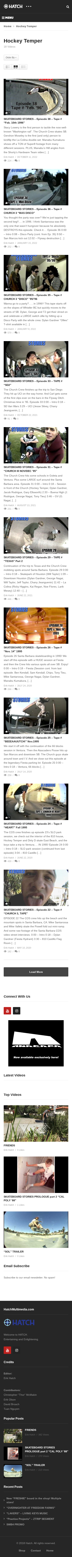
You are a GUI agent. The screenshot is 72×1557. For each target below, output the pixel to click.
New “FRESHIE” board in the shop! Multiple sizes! (33, 1500)
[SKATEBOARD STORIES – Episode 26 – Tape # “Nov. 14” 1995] (36, 625)
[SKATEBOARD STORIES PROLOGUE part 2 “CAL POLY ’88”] (36, 1175)
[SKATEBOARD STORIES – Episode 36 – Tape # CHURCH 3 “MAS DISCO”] (36, 187)
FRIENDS (9, 1145)
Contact (36, 1550)
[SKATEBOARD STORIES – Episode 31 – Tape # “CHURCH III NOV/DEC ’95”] (36, 445)
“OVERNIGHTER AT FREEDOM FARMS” (30, 1507)
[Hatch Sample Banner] (36, 1065)
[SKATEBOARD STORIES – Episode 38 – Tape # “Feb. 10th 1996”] (36, 97)
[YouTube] (7, 1010)
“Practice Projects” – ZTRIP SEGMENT (30, 1518)
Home (7, 26)
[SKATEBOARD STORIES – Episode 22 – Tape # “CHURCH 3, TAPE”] (36, 888)
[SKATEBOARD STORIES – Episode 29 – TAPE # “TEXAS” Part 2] (36, 535)
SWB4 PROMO (15, 1524)
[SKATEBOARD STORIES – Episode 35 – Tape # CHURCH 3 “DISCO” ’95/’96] (36, 273)
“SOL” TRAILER (14, 1251)
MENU (9, 17)
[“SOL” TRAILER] (36, 1229)
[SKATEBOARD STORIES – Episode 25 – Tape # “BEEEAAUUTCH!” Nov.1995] (36, 716)
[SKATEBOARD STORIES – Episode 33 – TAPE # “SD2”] (36, 359)
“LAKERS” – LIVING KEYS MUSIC (27, 1513)
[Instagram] (16, 1010)
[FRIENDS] (36, 1123)
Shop (22, 1550)
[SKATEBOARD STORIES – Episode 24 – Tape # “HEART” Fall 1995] (36, 802)
